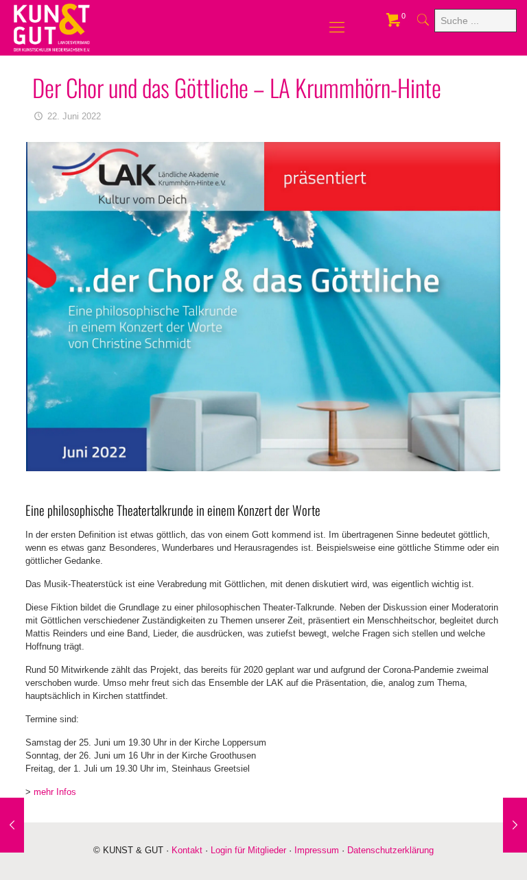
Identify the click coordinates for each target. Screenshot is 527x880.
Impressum (316, 850)
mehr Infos (55, 792)
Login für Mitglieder (248, 850)
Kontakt (187, 850)
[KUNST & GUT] (52, 27)
